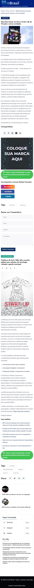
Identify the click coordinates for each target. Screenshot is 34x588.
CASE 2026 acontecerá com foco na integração (16, 494)
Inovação (20, 469)
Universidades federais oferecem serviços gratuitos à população (17, 548)
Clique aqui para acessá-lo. (21, 411)
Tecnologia (23, 205)
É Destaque (12, 205)
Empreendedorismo (8, 469)
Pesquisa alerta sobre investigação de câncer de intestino (16, 562)
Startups (5, 473)
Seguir (27, 522)
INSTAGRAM (8, 187)
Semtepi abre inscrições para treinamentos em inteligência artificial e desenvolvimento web (15, 558)
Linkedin (8, 196)
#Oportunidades (7, 256)
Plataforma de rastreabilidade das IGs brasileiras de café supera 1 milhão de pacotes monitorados (16, 544)
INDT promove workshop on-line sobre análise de (16, 507)
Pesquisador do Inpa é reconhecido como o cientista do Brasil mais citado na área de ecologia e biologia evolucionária (17, 553)
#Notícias (5, 18)
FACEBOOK (8, 191)
